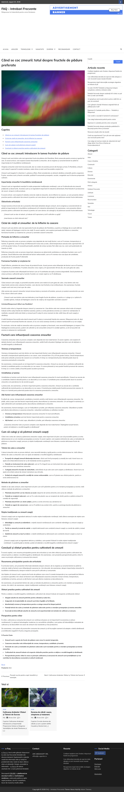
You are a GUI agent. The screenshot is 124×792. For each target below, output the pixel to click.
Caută (90, 59)
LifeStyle (90, 193)
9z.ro (3, 665)
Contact (76, 49)
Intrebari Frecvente (94, 189)
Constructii (91, 164)
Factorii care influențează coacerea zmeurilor (21, 142)
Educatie (90, 175)
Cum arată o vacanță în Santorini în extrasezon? (103, 116)
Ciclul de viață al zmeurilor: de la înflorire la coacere (23, 138)
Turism (90, 217)
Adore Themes (86, 789)
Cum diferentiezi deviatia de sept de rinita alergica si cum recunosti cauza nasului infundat (76, 761)
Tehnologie (25, 49)
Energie (97, 766)
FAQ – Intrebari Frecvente (18, 9)
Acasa (5, 49)
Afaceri (14, 49)
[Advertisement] (62, 31)
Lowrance (91, 196)
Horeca (90, 186)
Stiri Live (97, 769)
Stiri (10, 668)
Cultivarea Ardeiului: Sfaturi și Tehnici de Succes (14, 713)
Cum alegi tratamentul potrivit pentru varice (102, 119)
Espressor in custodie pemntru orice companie (102, 123)
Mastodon (98, 774)
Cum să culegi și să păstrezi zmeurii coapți (20, 145)
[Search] (121, 49)
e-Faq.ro (4, 752)
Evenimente (91, 179)
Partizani (97, 764)
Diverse (50, 49)
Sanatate (40, 49)
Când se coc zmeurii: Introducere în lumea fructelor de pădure (27, 135)
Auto (89, 157)
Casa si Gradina (93, 161)
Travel (90, 214)
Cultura (90, 168)
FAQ (4, 717)
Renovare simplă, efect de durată (98, 132)
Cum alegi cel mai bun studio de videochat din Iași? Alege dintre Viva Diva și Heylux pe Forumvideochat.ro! (104, 143)
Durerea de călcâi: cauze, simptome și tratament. (41, 713)
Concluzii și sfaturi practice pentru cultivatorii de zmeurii (25, 148)
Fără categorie (92, 182)
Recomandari (64, 49)
